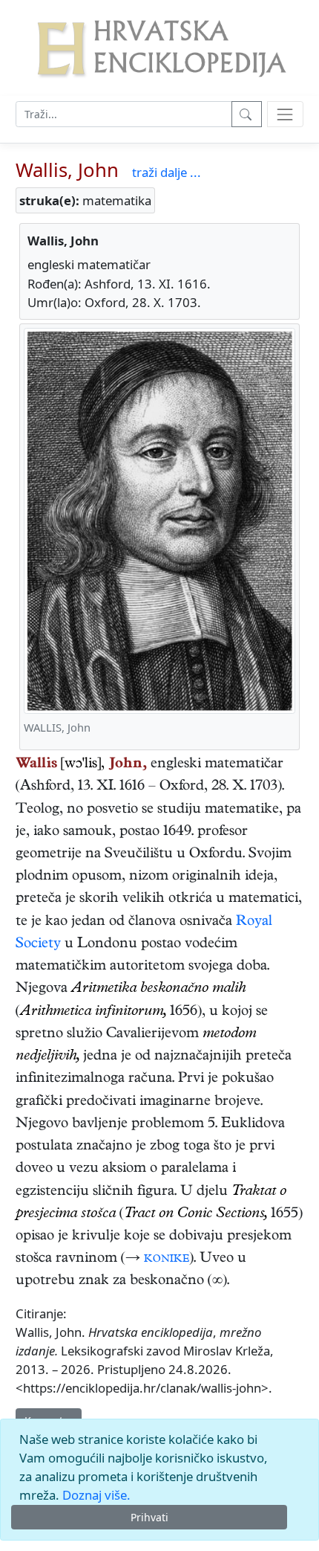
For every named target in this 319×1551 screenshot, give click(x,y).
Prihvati (149, 1517)
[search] (285, 114)
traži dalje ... (166, 172)
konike (166, 1259)
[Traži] (246, 114)
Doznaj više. (96, 1494)
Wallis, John (67, 170)
